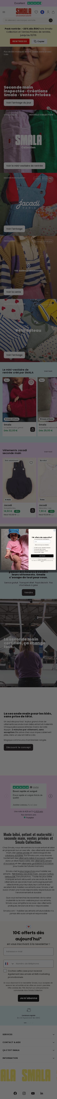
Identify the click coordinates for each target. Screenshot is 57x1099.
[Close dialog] (54, 530)
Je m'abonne (42, 556)
